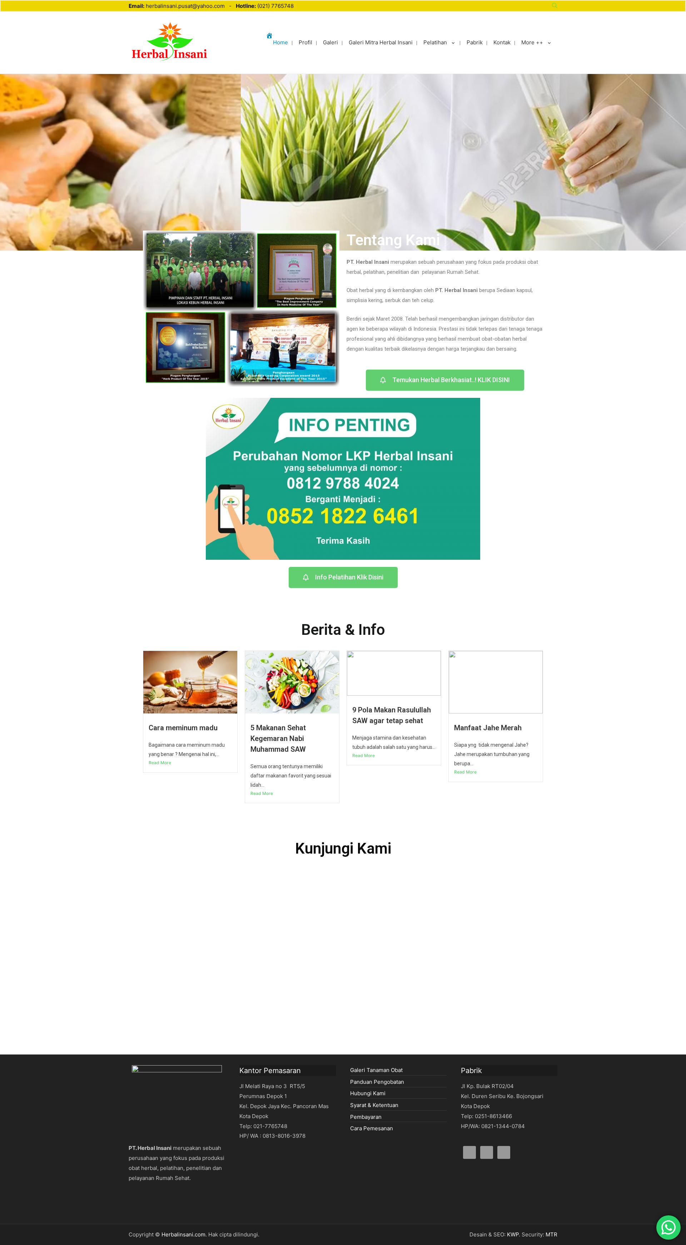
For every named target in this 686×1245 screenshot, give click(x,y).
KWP (513, 1234)
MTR (551, 1234)
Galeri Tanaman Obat (376, 1070)
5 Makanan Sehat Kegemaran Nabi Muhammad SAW (278, 738)
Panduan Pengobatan (377, 1081)
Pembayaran (366, 1116)
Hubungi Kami (368, 1093)
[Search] (554, 6)
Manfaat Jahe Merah (488, 727)
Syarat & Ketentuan (374, 1105)
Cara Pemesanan (371, 1128)
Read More (160, 762)
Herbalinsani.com (183, 1234)
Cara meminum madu (183, 727)
